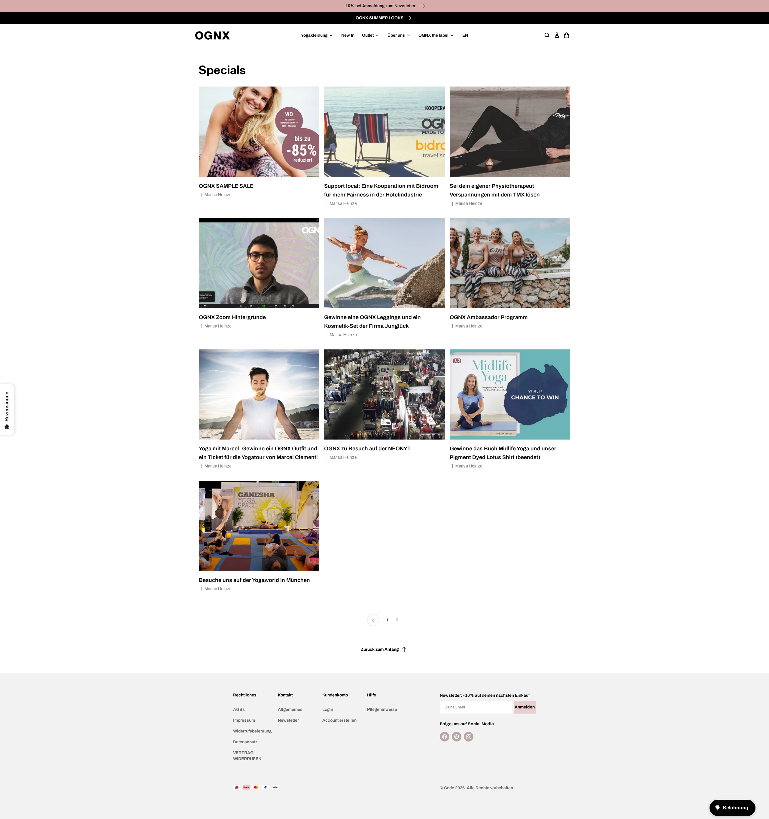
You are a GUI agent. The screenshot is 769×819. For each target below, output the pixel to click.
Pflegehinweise (382, 709)
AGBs (239, 709)
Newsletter (288, 720)
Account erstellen (339, 720)
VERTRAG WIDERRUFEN (247, 755)
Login (327, 709)
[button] (547, 35)
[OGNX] (212, 35)
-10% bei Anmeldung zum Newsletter (380, 6)
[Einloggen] (557, 35)
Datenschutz (245, 742)
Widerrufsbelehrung (252, 731)
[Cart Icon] (566, 35)
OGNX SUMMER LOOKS (380, 18)
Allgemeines (290, 709)
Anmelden (525, 707)
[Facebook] (444, 736)
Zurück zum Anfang (380, 649)
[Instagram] (468, 736)
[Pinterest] (456, 736)
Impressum (244, 720)
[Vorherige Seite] (373, 620)
